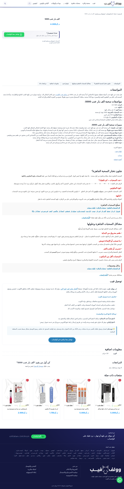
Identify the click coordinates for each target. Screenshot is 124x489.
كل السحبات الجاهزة (113, 208)
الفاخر (113, 453)
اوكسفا (107, 456)
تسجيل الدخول (38, 366)
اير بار (113, 211)
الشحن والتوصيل (31, 466)
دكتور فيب (99, 450)
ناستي (93, 453)
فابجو (69, 456)
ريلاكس (39, 456)
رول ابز (41, 453)
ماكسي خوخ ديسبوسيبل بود (81, 409)
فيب (94, 3)
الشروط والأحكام (71, 469)
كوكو (53, 456)
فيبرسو (70, 453)
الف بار (43, 41)
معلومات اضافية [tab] (54, 83)
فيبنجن (113, 456)
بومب (93, 211)
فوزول (118, 211)
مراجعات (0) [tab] (42, 83)
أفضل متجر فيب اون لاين (69, 289)
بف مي (33, 456)
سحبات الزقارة (101, 208)
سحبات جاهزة (75, 3)
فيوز (44, 456)
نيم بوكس (98, 458)
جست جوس (106, 458)
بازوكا (26, 450)
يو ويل (71, 450)
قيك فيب (27, 453)
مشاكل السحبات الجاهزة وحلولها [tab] (81, 83)
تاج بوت (88, 211)
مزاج (97, 456)
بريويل (80, 458)
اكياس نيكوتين (44, 3)
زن (85, 458)
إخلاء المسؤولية (31, 472)
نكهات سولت (91, 208)
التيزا (15, 456)
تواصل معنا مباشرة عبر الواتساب (62, 340)
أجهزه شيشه (118, 160)
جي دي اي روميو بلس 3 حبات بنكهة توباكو (109, 409)
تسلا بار (37, 211)
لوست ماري (81, 211)
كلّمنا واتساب (86, 218)
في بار (98, 211)
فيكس (64, 453)
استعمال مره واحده (50, 41)
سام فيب (59, 456)
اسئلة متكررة (32, 469)
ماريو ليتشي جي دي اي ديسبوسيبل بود (17, 409)
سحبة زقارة (86, 3)
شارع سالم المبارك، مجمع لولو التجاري (19, 436)
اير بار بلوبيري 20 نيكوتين (51, 409)
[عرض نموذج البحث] (5, 4)
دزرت (113, 458)
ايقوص (35, 3)
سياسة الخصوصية (71, 476)
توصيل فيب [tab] (65, 83)
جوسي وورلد (19, 453)
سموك (47, 450)
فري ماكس (106, 453)
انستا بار (61, 211)
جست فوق (22, 456)
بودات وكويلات (56, 3)
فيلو (28, 456)
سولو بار (73, 211)
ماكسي (55, 211)
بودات (120, 156)
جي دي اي (106, 450)
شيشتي (67, 211)
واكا (33, 211)
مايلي (48, 456)
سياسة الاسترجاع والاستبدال (68, 472)
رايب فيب (86, 453)
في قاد (92, 450)
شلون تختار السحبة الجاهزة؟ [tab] (102, 83)
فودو (102, 456)
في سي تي (44, 211)
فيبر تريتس (86, 456)
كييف (50, 211)
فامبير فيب (91, 458)
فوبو (31, 450)
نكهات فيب (118, 152)
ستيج (108, 211)
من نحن (74, 466)
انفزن (92, 456)
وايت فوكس (73, 458)
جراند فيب (59, 450)
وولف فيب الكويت (61, 95)
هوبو (74, 456)
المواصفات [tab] (117, 83)
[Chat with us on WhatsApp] (120, 480)
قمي (75, 453)
